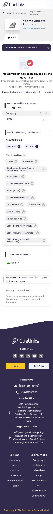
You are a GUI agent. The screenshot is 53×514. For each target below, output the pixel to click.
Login (15, 366)
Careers (15, 470)
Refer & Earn (39, 480)
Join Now (38, 366)
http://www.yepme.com (34, 28)
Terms (15, 485)
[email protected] (29, 385)
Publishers (39, 465)
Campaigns (39, 460)
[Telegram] (41, 356)
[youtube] (35, 356)
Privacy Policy (15, 480)
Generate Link (33, 92)
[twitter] (22, 356)
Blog (39, 485)
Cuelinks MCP (39, 495)
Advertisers (39, 470)
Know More (11, 302)
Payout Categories (12, 92)
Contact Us (15, 475)
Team (15, 465)
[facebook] (15, 356)
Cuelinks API (39, 490)
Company (14, 460)
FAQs (39, 475)
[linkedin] (28, 356)
